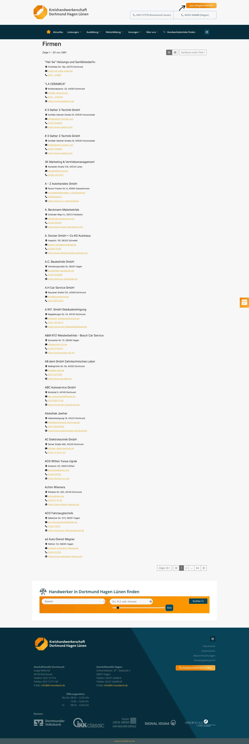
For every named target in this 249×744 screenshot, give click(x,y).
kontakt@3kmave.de (58, 171)
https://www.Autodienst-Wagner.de (65, 556)
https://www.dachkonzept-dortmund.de (67, 430)
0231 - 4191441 (55, 97)
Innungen (133, 32)
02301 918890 (55, 123)
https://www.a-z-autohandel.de (63, 201)
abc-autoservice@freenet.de (61, 396)
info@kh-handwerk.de (53, 685)
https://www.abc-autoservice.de (64, 404)
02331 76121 (54, 526)
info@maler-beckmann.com (61, 218)
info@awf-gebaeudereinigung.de (63, 318)
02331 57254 (54, 552)
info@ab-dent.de (56, 370)
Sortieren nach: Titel (192, 52)
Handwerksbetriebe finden (181, 32)
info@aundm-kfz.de (57, 344)
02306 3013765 (56, 175)
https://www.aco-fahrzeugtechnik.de (66, 530)
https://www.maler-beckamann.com (65, 227)
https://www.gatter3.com (60, 127)
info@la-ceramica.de (58, 93)
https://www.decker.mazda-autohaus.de (67, 253)
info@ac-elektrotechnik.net (61, 448)
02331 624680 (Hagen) (197, 15)
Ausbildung (92, 32)
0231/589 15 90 (55, 400)
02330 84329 (54, 222)
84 (197, 568)
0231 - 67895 (54, 75)
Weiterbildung (113, 32)
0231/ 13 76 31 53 (56, 452)
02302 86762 (54, 474)
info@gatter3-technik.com (60, 119)
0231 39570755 (55, 300)
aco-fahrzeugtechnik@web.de (62, 522)
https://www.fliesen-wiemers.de (63, 504)
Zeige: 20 (163, 568)
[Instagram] (207, 32)
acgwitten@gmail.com (58, 470)
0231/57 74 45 (55, 500)
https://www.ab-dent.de (59, 378)
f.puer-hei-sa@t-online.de (60, 71)
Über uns (151, 32)
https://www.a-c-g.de (58, 478)
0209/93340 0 (55, 196)
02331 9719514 (55, 348)
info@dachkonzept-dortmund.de (64, 422)
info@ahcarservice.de (58, 296)
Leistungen (73, 32)
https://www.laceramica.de (61, 101)
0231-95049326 (56, 426)
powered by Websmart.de (124, 741)
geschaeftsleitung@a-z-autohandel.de (66, 192)
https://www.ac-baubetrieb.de (62, 279)
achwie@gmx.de (56, 496)
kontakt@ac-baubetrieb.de (61, 270)
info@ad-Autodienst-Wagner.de (63, 548)
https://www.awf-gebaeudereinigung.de (67, 326)
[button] (198, 601)
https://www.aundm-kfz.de (61, 352)
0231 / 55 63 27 (55, 322)
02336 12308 (54, 248)
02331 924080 (55, 274)
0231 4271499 (55, 374)
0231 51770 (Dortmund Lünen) (153, 15)
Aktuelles (58, 32)
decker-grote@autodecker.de (62, 244)
